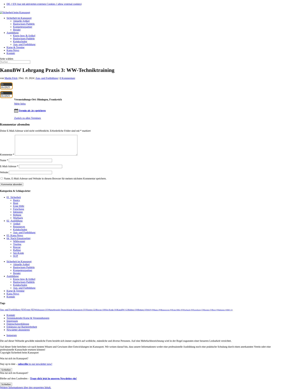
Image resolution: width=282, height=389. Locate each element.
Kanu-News (13, 50)
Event (30, 309)
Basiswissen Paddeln (24, 23)
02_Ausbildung (15, 220)
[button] (25, 387)
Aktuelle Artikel (21, 21)
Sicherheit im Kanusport (19, 18)
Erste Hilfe (18, 206)
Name (4, 160)
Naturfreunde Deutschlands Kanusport (67, 310)
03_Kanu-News (15, 235)
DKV (230, 310)
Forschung (18, 209)
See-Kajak (18, 253)
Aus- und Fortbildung (24, 44)
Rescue (17, 247)
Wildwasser (19, 241)
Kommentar (7, 154)
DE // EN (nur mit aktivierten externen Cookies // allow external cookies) (44, 4)
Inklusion (18, 212)
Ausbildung (13, 32)
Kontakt (11, 53)
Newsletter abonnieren (18, 329)
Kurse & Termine (15, 47)
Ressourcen (19, 226)
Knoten (208, 310)
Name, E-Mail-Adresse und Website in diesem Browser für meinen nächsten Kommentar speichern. (55, 178)
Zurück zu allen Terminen (27, 118)
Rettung (17, 214)
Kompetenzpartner (22, 26)
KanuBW (122, 310)
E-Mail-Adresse (9, 166)
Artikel (16, 223)
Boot (15, 203)
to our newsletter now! (35, 364)
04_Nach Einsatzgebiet (18, 238)
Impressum (12, 321)
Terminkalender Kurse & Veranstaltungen (28, 318)
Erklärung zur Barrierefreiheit (22, 326)
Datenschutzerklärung (18, 324)
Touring (17, 244)
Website (4, 172)
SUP (15, 256)
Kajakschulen (20, 41)
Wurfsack (18, 217)
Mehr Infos (20, 103)
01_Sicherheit (14, 197)
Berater (17, 29)
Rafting (17, 250)
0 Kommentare (67, 78)
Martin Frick (11, 78)
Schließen (6, 370)
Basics (16, 200)
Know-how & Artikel (24, 35)
